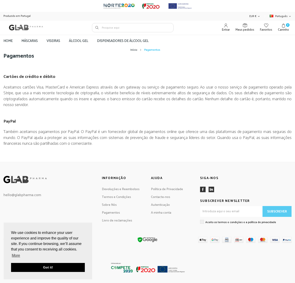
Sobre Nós (109, 205)
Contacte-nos (160, 197)
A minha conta (161, 212)
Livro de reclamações (117, 220)
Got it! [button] (48, 267)
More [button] (16, 255)
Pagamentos (111, 212)
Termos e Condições (116, 197)
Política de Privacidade (167, 189)
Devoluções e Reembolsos (120, 189)
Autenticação (160, 205)
